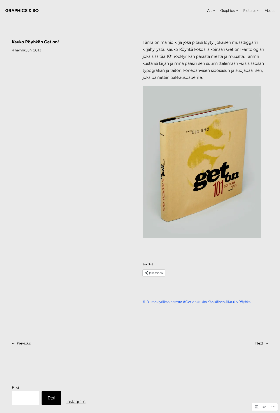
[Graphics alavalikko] (237, 10)
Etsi (15, 387)
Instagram (76, 401)
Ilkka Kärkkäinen (212, 302)
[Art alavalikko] (214, 10)
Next (259, 343)
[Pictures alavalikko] (258, 10)
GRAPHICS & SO (22, 10)
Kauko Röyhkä (239, 302)
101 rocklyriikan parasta (163, 302)
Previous (24, 343)
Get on (190, 302)
